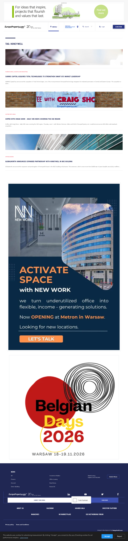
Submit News (113, 477)
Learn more (24, 538)
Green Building (15, 486)
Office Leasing (9, 156)
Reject (119, 536)
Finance (13, 479)
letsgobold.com (117, 530)
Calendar (50, 508)
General (13, 483)
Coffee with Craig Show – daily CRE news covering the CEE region (32, 119)
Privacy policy (9, 524)
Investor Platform (109, 508)
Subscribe (118, 27)
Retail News (53, 483)
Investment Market (55, 475)
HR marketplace (65, 514)
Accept (107, 536)
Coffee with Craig (10, 114)
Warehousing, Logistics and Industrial (16, 71)
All (11, 475)
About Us (20, 508)
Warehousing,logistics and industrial (94, 476)
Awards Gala (80, 508)
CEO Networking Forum (95, 514)
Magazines (35, 514)
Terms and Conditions (22, 524)
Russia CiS (52, 486)
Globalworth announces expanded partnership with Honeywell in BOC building (38, 161)
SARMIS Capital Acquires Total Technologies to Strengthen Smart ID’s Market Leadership (42, 76)
